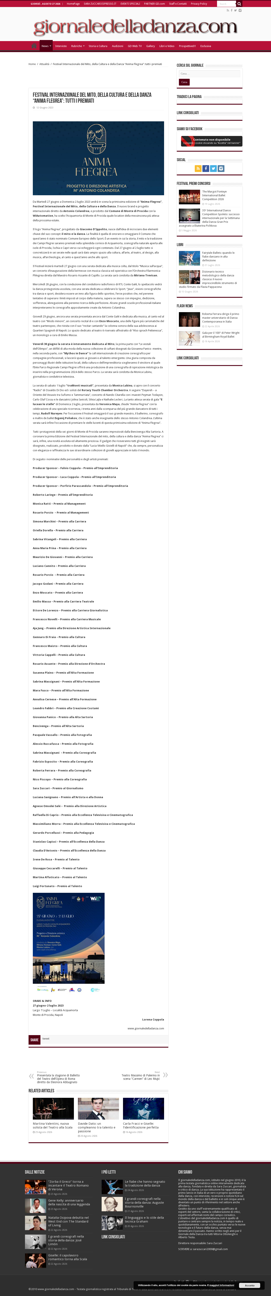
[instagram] (240, 10)
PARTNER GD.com (154, 3)
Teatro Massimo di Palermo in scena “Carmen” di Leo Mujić (141, 1075)
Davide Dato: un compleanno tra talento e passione (96, 1127)
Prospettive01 (187, 46)
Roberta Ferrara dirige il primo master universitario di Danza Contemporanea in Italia (220, 317)
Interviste (61, 46)
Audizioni (117, 46)
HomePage (73, 3)
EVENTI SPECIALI (130, 3)
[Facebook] (231, 10)
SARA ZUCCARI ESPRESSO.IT (100, 3)
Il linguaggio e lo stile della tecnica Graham (144, 1219)
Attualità (44, 64)
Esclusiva (205, 46)
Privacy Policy (199, 3)
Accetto (249, 1285)
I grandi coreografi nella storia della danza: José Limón (66, 1240)
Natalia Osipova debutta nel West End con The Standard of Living (68, 1221)
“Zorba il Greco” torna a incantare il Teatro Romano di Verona (68, 1185)
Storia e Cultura (98, 46)
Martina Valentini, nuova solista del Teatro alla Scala (52, 1125)
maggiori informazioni (221, 1285)
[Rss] (228, 10)
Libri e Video (166, 46)
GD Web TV (135, 46)
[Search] (239, 4)
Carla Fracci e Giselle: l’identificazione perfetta (141, 1125)
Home (32, 64)
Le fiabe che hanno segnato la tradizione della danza (145, 1183)
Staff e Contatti (178, 3)
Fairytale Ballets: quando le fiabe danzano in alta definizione (218, 256)
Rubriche (76, 46)
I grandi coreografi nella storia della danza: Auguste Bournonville (144, 1202)
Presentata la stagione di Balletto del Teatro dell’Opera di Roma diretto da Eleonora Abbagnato (58, 1077)
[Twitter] (235, 10)
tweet (46, 1038)
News (45, 46)
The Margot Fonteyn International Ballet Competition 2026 (214, 195)
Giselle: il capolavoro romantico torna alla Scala (67, 1257)
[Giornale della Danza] (135, 24)
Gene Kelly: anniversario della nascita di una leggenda (69, 1202)
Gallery (150, 46)
